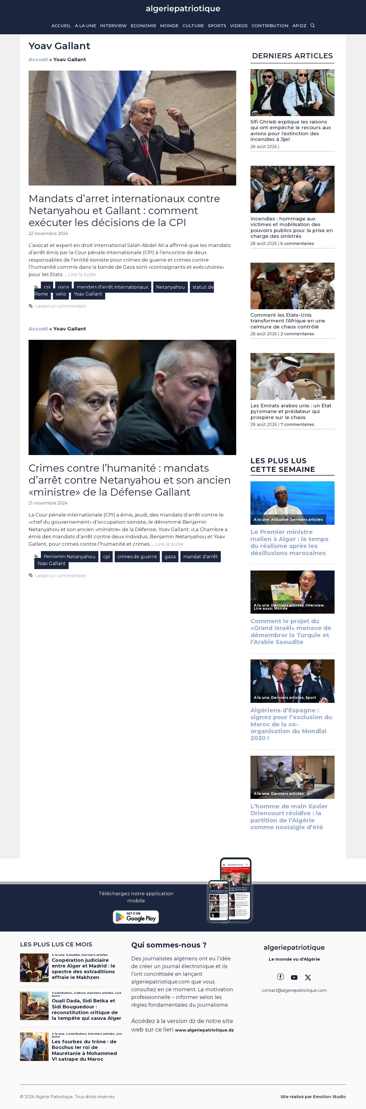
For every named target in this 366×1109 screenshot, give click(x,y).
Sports (217, 25)
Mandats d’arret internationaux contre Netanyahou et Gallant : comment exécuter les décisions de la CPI (124, 210)
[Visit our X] (308, 977)
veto (61, 294)
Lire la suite (82, 274)
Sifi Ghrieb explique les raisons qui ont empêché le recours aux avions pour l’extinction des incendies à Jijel (290, 130)
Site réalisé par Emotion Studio (313, 1096)
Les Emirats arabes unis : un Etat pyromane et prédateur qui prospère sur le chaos (290, 411)
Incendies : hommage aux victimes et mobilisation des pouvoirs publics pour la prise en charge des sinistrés (291, 227)
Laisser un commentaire (60, 306)
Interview (113, 25)
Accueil (61, 25)
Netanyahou (170, 287)
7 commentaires (297, 424)
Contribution (270, 25)
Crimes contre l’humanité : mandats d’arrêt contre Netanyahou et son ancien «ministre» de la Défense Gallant (130, 480)
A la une (85, 25)
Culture (193, 25)
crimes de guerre (137, 556)
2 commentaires (297, 333)
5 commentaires (297, 243)
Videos (239, 25)
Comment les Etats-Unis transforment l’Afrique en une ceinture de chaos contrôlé (287, 321)
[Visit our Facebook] (280, 977)
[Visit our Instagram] (294, 977)
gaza (63, 287)
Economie (143, 25)
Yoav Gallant (88, 294)
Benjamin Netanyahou (70, 556)
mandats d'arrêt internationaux (112, 287)
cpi (47, 287)
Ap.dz (300, 25)
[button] (313, 25)
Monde (169, 25)
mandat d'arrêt (200, 556)
